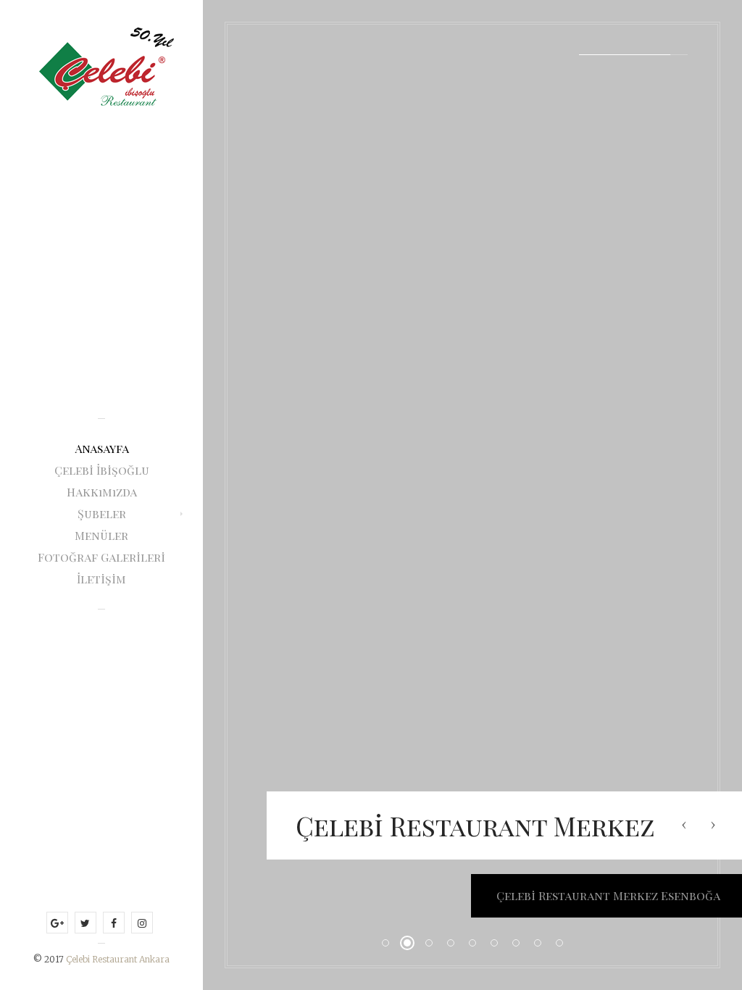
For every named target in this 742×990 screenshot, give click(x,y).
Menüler (101, 535)
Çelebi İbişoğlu (101, 470)
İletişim (101, 578)
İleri (713, 824)
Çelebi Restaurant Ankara (118, 959)
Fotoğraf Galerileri (101, 557)
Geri (684, 824)
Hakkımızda (102, 491)
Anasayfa (102, 448)
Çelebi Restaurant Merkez (475, 825)
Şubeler (102, 513)
